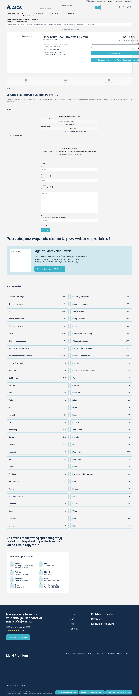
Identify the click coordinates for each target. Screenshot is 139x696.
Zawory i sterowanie (26, 24)
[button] (110, 1)
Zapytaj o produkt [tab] (109, 83)
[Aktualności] (122, 7)
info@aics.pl (63, 154)
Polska (56, 49)
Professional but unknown (60, 55)
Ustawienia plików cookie (67, 692)
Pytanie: (47, 186)
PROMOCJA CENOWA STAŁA (69, 29)
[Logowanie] (120, 7)
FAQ (72, 623)
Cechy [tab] (65, 83)
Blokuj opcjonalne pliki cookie (91, 692)
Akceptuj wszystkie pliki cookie (119, 692)
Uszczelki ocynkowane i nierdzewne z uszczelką (61, 24)
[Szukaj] (97, 7)
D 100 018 (54, 39)
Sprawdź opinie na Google (18, 637)
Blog (72, 618)
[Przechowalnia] (128, 7)
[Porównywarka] (125, 7)
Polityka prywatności (102, 613)
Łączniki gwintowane (40, 24)
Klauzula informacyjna (102, 623)
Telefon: (54, 216)
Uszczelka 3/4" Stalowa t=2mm (86, 24)
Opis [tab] (26, 83)
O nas (72, 613)
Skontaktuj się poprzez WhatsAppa (50, 269)
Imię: (46, 175)
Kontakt (74, 628)
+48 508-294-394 (76, 154)
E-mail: (46, 164)
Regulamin (96, 618)
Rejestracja (128, 1)
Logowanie (118, 1)
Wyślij (45, 230)
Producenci (53, 14)
